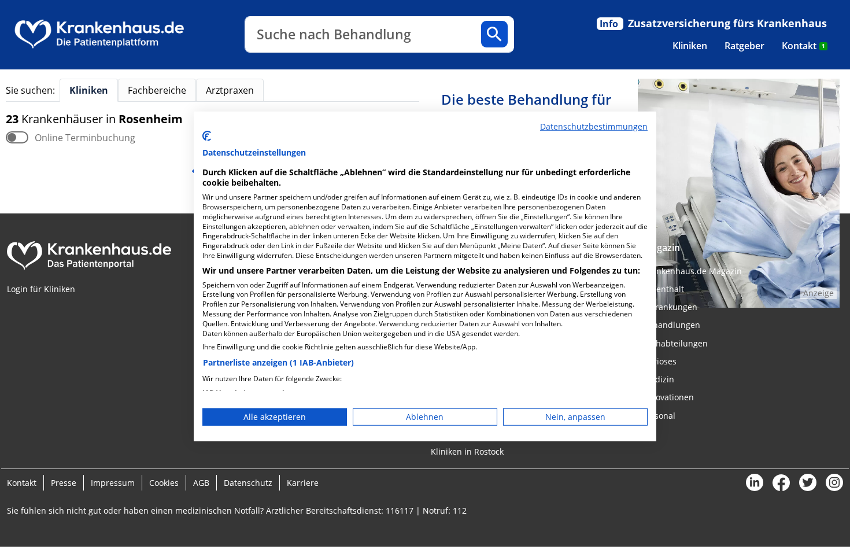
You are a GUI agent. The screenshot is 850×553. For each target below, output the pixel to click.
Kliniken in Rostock (467, 451)
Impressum (113, 482)
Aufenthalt (663, 288)
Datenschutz (248, 482)
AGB (201, 482)
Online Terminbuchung (85, 137)
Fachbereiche (157, 90)
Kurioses (660, 361)
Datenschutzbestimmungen (594, 126)
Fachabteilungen (675, 343)
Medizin (658, 379)
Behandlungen (671, 324)
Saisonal (659, 415)
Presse (63, 482)
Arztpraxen (230, 90)
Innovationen (668, 397)
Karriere (303, 482)
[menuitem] (690, 46)
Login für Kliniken (41, 288)
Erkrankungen (670, 306)
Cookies (164, 482)
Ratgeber (744, 45)
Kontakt (803, 45)
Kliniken (689, 45)
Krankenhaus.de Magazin (692, 271)
